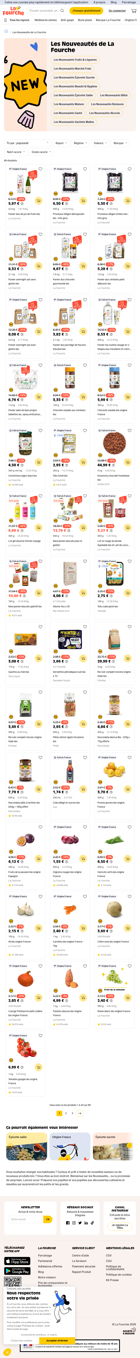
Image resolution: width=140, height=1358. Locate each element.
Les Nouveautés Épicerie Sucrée (74, 77)
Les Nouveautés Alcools (104, 113)
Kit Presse (112, 1280)
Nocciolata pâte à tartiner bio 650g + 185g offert (24, 805)
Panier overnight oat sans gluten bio (22, 281)
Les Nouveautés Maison (69, 104)
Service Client (83, 1248)
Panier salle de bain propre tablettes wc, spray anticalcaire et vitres (25, 413)
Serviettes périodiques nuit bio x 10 (69, 674)
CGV (109, 1255)
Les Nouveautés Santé (68, 113)
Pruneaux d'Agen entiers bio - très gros (113, 216)
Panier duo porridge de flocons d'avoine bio (69, 347)
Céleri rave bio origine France (113, 942)
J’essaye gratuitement (86, 10)
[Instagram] (74, 1223)
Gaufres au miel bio (18, 672)
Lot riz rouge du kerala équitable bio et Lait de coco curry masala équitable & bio (112, 543)
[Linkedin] (86, 1223)
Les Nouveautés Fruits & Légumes (75, 59)
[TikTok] (92, 1223)
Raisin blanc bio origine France (113, 1011)
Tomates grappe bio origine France (22, 1081)
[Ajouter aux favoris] (40, 169)
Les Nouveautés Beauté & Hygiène (75, 86)
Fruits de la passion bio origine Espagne (24, 874)
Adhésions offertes (50, 1266)
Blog (114, 2)
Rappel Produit (81, 1272)
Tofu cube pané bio (107, 606)
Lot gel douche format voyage (24, 541)
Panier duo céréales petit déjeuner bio (110, 281)
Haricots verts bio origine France (110, 874)
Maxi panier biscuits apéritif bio (25, 606)
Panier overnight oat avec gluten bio (22, 347)
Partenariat (45, 1261)
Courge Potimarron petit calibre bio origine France (25, 1013)
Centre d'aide (80, 1255)
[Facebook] (68, 1223)
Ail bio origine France (19, 942)
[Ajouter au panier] (38, 200)
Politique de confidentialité (115, 1268)
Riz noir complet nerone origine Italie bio (114, 674)
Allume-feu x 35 (61, 606)
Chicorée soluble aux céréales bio (69, 412)
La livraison (79, 1261)
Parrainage (129, 2)
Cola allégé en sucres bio (66, 803)
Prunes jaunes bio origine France (110, 805)
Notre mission (47, 1277)
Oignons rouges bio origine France (67, 874)
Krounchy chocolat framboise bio (113, 478)
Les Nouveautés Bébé (114, 95)
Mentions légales (120, 1248)
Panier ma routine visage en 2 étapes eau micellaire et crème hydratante (114, 347)
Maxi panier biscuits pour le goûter (67, 543)
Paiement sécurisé (83, 1266)
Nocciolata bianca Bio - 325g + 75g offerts (113, 739)
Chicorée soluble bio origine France (112, 412)
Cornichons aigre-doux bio (22, 476)
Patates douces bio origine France (67, 1013)
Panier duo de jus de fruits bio (24, 214)
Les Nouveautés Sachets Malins (74, 122)
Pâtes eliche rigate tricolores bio (68, 739)
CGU (109, 1261)
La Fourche (47, 1248)
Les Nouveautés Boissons (107, 104)
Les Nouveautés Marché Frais (72, 68)
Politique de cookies (119, 1274)
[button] (129, 1145)
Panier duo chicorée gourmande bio (64, 281)
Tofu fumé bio (60, 476)
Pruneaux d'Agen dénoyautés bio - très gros (68, 216)
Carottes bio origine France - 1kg (68, 944)
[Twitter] (80, 1223)
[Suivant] (79, 1113)
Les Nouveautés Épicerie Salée (73, 95)
